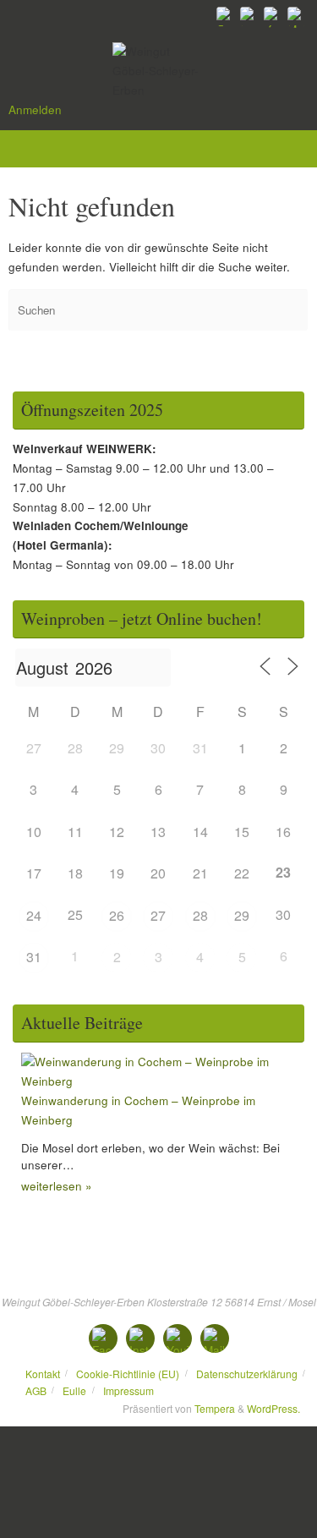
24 (33, 915)
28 (200, 915)
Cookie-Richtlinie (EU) (127, 1373)
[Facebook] (226, 16)
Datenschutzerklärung (247, 1373)
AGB (35, 1390)
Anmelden (35, 109)
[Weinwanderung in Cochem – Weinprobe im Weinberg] (162, 1081)
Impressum (128, 1390)
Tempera (214, 1408)
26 (116, 915)
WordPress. (273, 1408)
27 (158, 915)
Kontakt (42, 1373)
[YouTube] (273, 16)
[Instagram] (249, 16)
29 (241, 915)
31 (33, 956)
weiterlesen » (56, 1186)
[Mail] (297, 16)
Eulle (74, 1390)
